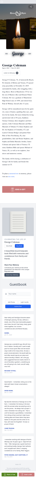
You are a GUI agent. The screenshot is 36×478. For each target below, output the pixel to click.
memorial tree (14, 173)
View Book (9, 246)
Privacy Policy (12, 470)
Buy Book (19, 246)
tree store (11, 176)
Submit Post (18, 306)
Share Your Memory (12, 275)
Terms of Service (23, 470)
